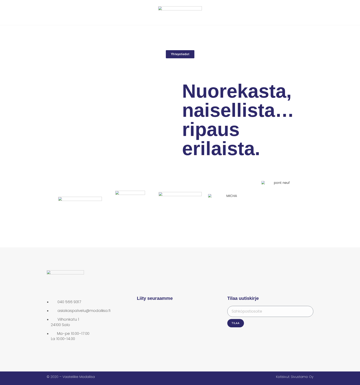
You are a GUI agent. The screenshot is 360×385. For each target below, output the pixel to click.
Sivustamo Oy (302, 376)
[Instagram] (155, 311)
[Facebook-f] (142, 311)
